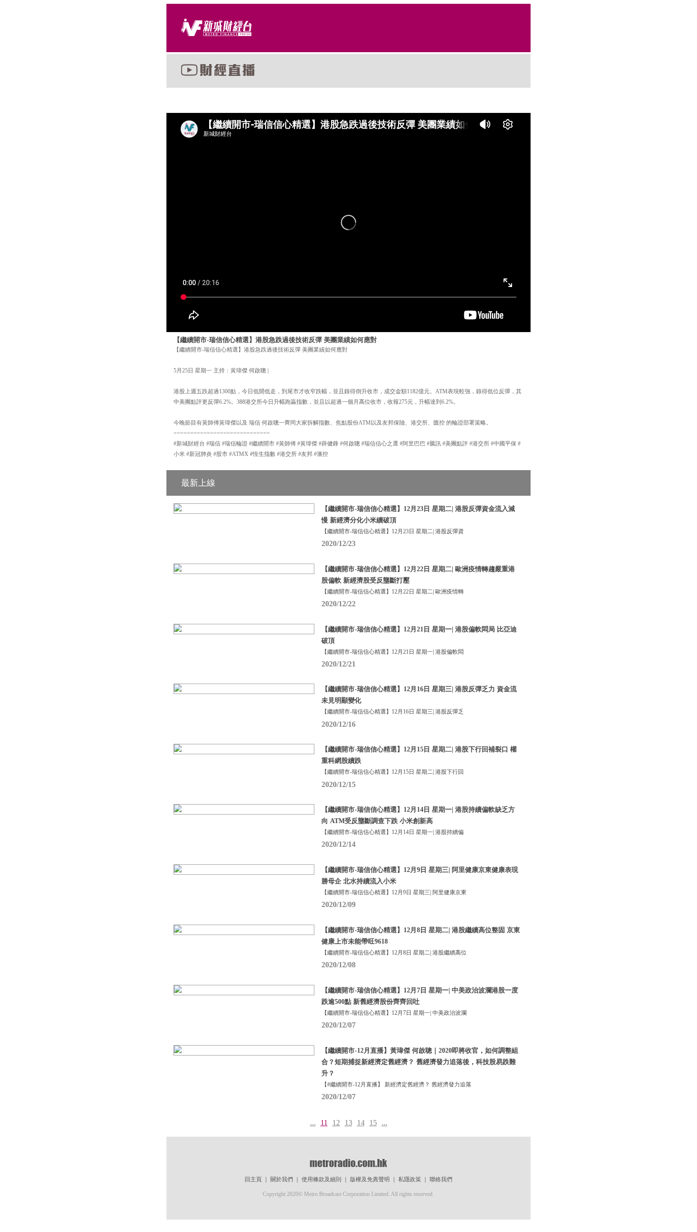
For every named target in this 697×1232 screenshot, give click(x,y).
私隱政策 (409, 1179)
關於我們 (281, 1179)
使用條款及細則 (321, 1179)
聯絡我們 (441, 1179)
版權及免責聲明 (370, 1179)
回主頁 (253, 1179)
